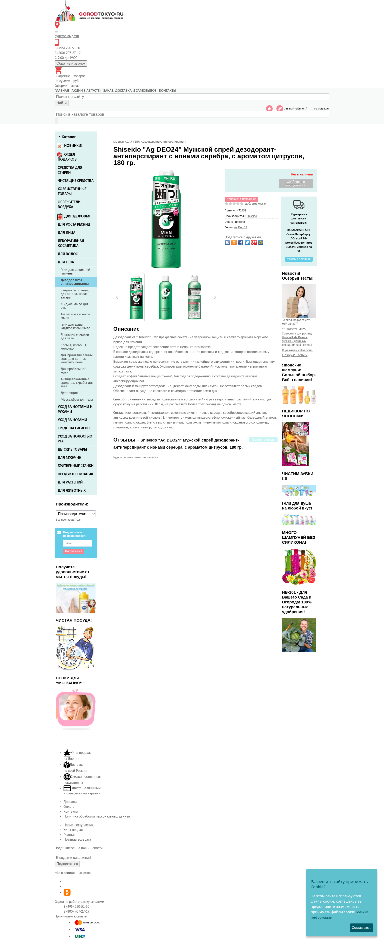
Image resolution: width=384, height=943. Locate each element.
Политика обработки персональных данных (97, 816)
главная (62, 91)
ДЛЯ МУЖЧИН (69, 458)
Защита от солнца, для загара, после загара (75, 294)
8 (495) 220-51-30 (76, 907)
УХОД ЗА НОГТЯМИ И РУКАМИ (75, 409)
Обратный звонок (70, 63)
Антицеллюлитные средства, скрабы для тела (77, 383)
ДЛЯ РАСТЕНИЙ (70, 482)
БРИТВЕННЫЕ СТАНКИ (76, 466)
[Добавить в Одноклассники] (234, 242)
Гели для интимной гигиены (75, 271)
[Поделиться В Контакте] (227, 242)
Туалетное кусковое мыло (75, 316)
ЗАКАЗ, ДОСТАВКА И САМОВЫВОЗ (129, 91)
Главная (70, 835)
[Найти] (56, 121)
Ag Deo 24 (240, 227)
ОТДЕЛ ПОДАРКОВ (67, 157)
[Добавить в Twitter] (247, 242)
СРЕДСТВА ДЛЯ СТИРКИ (70, 170)
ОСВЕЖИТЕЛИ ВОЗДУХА (69, 204)
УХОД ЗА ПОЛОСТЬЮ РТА (75, 439)
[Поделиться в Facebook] (240, 242)
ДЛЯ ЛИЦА (66, 233)
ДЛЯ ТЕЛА (66, 262)
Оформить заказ (67, 86)
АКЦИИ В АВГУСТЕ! (86, 91)
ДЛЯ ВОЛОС (68, 254)
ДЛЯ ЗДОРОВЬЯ (77, 216)
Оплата (69, 807)
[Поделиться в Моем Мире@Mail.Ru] (260, 242)
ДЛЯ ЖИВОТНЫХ (72, 491)
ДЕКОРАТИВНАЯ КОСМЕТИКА (71, 243)
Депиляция (69, 393)
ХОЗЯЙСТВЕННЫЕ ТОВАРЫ (72, 191)
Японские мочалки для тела (75, 336)
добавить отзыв (255, 203)
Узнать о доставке (299, 259)
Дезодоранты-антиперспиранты (75, 282)
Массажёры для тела (77, 400)
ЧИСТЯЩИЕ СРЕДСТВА (76, 181)
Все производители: (69, 519)
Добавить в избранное (241, 199)
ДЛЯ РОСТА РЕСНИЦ (74, 225)
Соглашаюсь (361, 927)
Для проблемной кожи (73, 370)
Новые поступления (79, 825)
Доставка (70, 802)
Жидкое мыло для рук (74, 306)
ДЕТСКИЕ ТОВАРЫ (72, 450)
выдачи (67, 36)
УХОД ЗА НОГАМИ (72, 420)
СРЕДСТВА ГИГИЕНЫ (74, 428)
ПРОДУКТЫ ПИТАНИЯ (75, 474)
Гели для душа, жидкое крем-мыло (75, 326)
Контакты (71, 812)
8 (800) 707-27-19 (76, 911)
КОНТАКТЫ (167, 91)
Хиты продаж (74, 830)
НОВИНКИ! (73, 146)
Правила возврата (77, 840)
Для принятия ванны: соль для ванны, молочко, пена (77, 359)
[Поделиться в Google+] (254, 242)
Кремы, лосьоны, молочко (74, 346)
